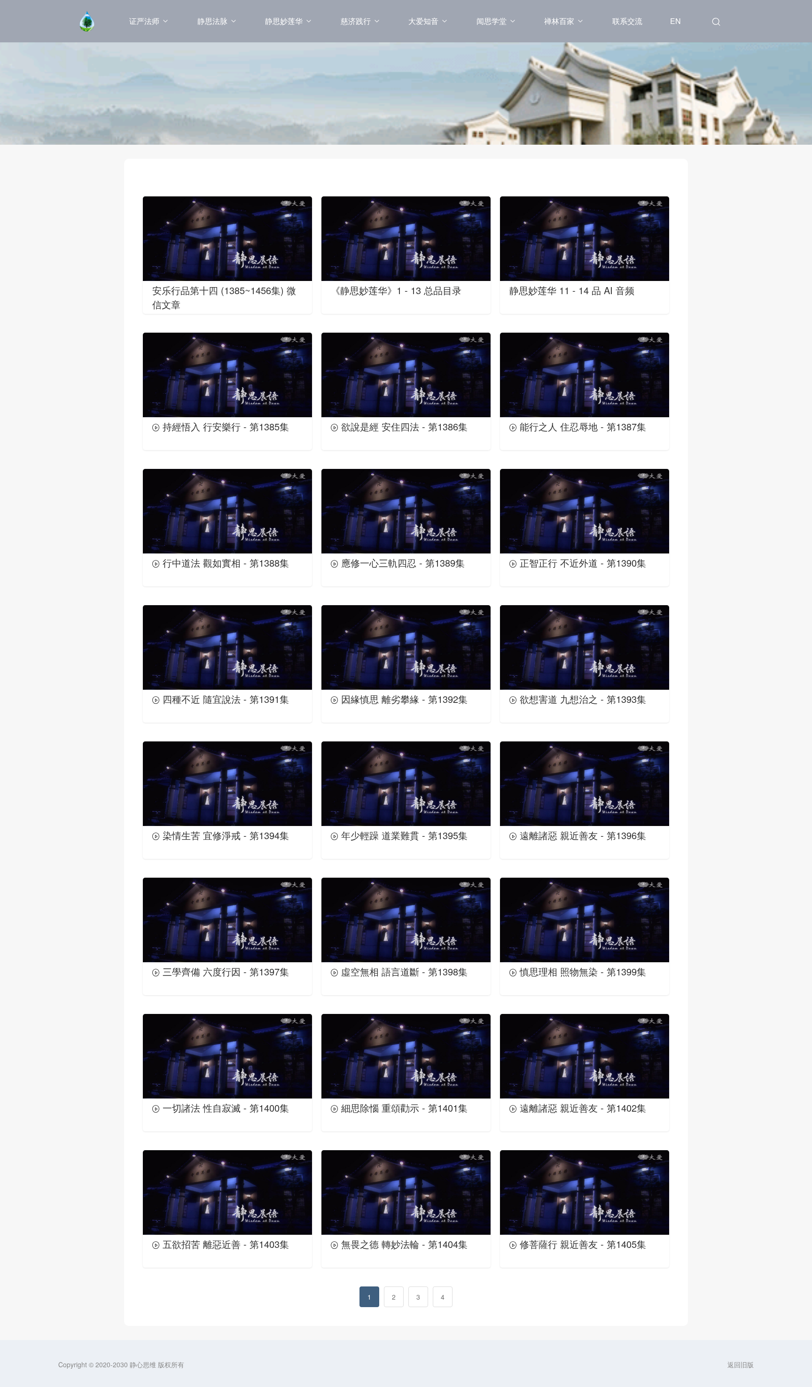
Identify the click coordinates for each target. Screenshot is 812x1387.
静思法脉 (212, 21)
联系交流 (627, 21)
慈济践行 (356, 21)
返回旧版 (740, 1364)
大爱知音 (423, 21)
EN (675, 21)
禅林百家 (559, 21)
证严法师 (144, 21)
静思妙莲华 (284, 21)
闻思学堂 (491, 21)
